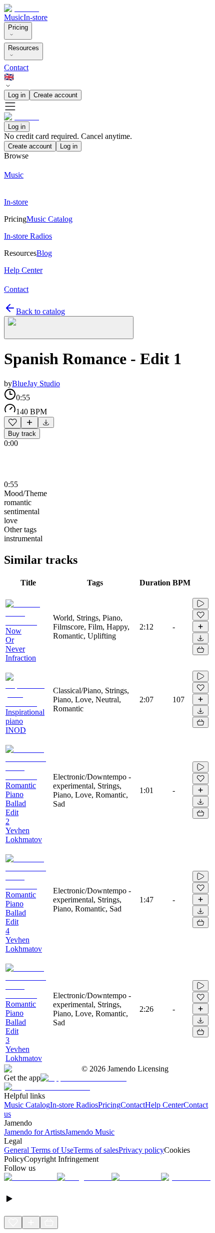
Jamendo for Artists (34, 1132)
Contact (16, 67)
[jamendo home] (21, 8)
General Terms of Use (39, 1150)
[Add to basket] (200, 649)
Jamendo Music (89, 1132)
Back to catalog (40, 311)
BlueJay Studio (36, 383)
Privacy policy (141, 1150)
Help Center (164, 1105)
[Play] (69, 327)
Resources (23, 48)
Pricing (18, 27)
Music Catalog (27, 1105)
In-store (36, 17)
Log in (17, 95)
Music (14, 17)
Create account (56, 95)
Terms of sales (96, 1150)
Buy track (22, 433)
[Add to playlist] (29, 422)
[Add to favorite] (12, 422)
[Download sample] (46, 422)
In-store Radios (74, 1105)
